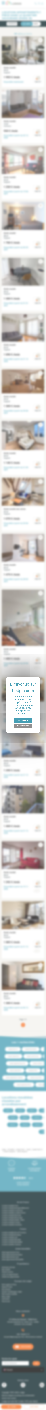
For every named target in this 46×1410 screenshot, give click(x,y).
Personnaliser (23, 726)
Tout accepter (23, 720)
